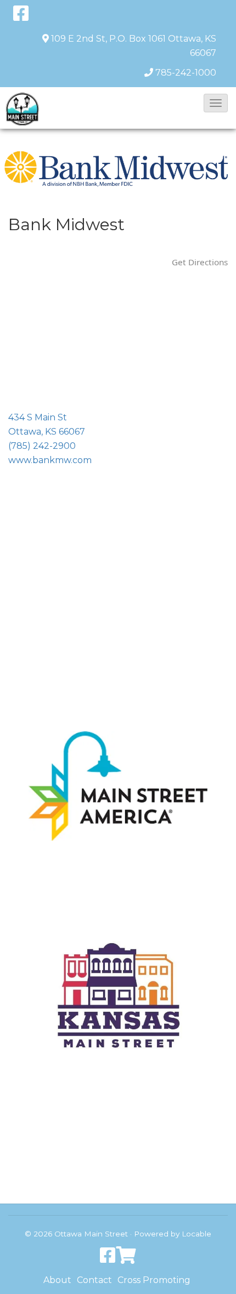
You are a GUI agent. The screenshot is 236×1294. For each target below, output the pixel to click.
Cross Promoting (153, 1280)
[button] (216, 103)
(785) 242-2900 (42, 446)
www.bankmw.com (50, 460)
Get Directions (200, 261)
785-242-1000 (185, 72)
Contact (94, 1280)
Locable (196, 1233)
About (57, 1280)
